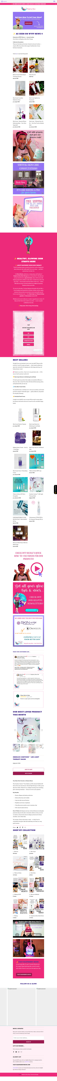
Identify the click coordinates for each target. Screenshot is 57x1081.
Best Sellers (20, 360)
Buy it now (28, 773)
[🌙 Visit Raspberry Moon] (28, 948)
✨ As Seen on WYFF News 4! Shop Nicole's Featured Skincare (28, 3)
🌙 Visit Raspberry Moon (27, 962)
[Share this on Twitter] (17, 827)
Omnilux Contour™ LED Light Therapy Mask (26, 758)
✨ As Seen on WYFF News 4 (28, 34)
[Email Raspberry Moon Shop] (21, 1052)
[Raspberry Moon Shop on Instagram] (19, 1052)
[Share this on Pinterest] (22, 827)
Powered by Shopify (34, 1074)
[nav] (4, 1)
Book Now (28, 23)
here (16, 53)
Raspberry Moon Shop (26, 1074)
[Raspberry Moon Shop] (28, 8)
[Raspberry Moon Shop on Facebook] (14, 1052)
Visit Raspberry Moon (24, 974)
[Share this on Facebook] (20, 827)
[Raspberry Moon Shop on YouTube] (16, 1052)
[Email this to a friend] (25, 827)
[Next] (41, 730)
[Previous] (15, 730)
